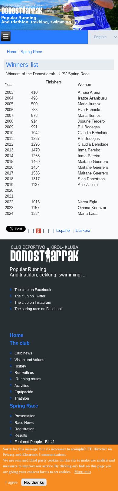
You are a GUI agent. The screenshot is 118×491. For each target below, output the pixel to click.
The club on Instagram (33, 302)
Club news (23, 353)
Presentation (25, 416)
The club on (24, 296)
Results (21, 435)
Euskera (83, 230)
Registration (24, 429)
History (20, 366)
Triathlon (22, 398)
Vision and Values (29, 360)
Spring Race (31, 51)
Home (12, 51)
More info (82, 471)
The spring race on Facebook (39, 309)
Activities (22, 386)
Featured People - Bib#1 (35, 442)
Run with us (24, 373)
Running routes (28, 379)
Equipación (24, 392)
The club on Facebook (33, 290)
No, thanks (34, 482)
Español (63, 230)
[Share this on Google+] (38, 230)
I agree (11, 482)
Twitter (39, 296)
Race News (24, 423)
